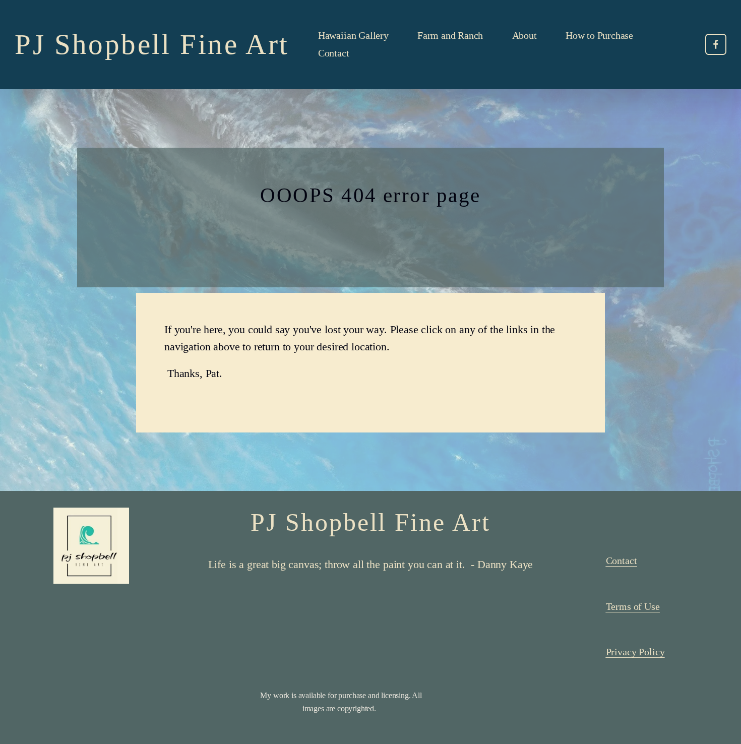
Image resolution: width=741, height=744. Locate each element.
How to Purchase (599, 35)
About (524, 35)
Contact (333, 52)
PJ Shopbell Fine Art (152, 44)
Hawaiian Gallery (353, 35)
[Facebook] (715, 44)
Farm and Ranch (450, 35)
